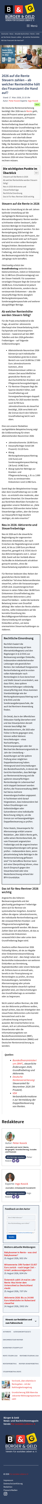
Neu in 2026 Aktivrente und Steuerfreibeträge (14, 188)
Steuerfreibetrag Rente (12, 1372)
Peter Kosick (14, 100)
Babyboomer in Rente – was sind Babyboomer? (20, 1254)
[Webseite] (17, 1160)
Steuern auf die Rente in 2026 (15, 176)
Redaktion (8, 1487)
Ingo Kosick (33, 100)
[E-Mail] (13, 1160)
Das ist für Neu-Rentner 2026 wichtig (18, 196)
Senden (11, 1237)
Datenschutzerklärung (25, 1232)
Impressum (8, 1480)
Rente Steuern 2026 (10, 1356)
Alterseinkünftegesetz (22, 1332)
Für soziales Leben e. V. (23, 1423)
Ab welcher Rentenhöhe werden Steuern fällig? (20, 182)
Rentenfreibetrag (10, 1364)
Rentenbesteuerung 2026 (29, 1356)
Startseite (4, 34)
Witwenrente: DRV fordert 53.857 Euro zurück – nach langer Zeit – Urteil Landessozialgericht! (20, 1267)
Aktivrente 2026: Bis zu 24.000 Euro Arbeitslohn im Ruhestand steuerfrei (19, 1300)
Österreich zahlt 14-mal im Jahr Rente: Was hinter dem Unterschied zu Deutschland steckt (19, 1284)
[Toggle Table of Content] (35, 173)
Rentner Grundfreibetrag (29, 1364)
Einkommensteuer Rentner (13, 1340)
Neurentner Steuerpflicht (13, 1348)
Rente (32, 34)
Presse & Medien (10, 1490)
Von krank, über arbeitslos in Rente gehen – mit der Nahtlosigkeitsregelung (24, 1384)
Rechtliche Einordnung (12, 193)
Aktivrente (7, 1332)
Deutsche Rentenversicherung (23, 1078)
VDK (15, 1093)
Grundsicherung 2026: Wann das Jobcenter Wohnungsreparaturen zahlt (26, 1395)
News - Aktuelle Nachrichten (19, 34)
